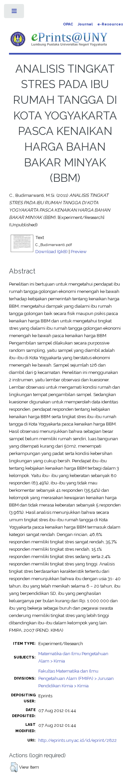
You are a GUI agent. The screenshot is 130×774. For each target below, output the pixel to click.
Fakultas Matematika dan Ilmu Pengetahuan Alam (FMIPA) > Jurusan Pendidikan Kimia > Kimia (76, 678)
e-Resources (110, 24)
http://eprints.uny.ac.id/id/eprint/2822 (77, 740)
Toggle (14, 12)
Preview (79, 251)
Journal (85, 24)
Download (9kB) (51, 251)
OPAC (68, 24)
